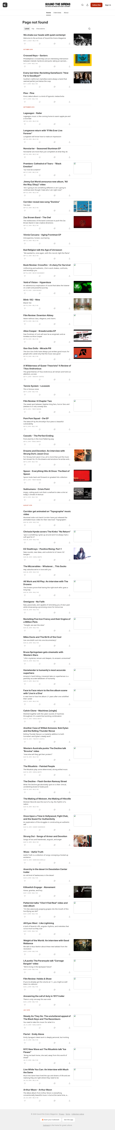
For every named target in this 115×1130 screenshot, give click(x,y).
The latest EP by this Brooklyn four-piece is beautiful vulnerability (43, 422)
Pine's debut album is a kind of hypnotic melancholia (43, 96)
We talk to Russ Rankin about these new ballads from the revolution (45, 947)
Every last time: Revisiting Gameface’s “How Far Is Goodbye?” (45, 74)
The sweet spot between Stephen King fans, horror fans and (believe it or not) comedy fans (46, 405)
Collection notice (78, 1114)
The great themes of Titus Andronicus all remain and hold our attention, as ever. (47, 373)
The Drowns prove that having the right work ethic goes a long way (45, 588)
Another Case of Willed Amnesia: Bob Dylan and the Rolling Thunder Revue (45, 729)
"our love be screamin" (32, 170)
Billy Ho (35, 41)
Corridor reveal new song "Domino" (41, 202)
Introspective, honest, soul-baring (36, 238)
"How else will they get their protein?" (38, 754)
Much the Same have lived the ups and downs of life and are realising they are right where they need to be (46, 1076)
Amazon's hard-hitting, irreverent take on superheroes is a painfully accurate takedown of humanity (45, 677)
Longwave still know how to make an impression (42, 136)
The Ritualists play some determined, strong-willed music (45, 769)
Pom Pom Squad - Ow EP (36, 418)
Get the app (68, 1120)
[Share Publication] (87, 5)
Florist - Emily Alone (33, 1034)
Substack (46, 1125)
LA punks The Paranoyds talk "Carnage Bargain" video (43, 962)
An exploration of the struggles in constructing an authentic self (46, 823)
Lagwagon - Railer (32, 113)
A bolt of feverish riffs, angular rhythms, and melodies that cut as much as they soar (46, 927)
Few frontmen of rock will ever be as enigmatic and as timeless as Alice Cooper (44, 335)
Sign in (108, 5)
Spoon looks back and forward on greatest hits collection (45, 477)
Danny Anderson (39, 827)
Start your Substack (51, 1120)
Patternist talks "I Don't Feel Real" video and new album (45, 904)
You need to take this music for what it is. (39, 1022)
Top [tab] (33, 29)
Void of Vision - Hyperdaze (37, 282)
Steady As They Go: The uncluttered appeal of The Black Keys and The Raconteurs (47, 1017)
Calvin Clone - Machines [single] (40, 710)
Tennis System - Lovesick (36, 386)
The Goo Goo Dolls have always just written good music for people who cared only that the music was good (46, 352)
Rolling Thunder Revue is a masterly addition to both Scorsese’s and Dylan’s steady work (43, 735)
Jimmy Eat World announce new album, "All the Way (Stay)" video (45, 183)
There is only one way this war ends (37, 999)
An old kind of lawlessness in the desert (38, 875)
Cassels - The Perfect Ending (38, 435)
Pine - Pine (28, 93)
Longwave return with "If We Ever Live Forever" (42, 132)
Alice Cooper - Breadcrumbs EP (39, 331)
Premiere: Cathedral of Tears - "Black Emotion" (42, 165)
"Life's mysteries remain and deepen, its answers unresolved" (47, 658)
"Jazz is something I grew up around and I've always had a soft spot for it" (45, 536)
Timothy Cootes (38, 376)
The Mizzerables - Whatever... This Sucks (44, 566)
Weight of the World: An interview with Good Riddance (46, 942)
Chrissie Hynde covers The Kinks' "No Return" (47, 531)
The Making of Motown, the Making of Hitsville (47, 798)
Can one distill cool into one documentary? (39, 640)
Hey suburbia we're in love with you (37, 569)
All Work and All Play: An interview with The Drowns (45, 583)
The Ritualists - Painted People (39, 766)
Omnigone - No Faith (34, 601)
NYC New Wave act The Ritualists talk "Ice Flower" (44, 1050)
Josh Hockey (37, 290)
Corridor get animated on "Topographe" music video (47, 513)
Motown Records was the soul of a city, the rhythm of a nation (44, 803)
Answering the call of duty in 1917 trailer (43, 996)
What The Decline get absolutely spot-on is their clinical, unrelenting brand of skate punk (44, 785)
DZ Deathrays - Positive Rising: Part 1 (42, 549)
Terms (68, 1114)
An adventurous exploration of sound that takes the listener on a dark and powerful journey (46, 286)
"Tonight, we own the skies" (34, 625)
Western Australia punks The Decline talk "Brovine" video (44, 749)
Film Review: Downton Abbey (38, 315)
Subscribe (96, 5)
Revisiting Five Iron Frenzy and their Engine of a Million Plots (46, 620)
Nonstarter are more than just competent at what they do (45, 151)
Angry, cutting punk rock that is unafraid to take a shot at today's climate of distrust (45, 493)
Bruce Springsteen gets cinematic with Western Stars (43, 653)
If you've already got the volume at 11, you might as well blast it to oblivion (45, 983)
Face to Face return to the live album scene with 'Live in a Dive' (45, 692)
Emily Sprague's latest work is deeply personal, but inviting (46, 1037)
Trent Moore (36, 409)
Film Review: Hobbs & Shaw (37, 978)
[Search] (82, 5)
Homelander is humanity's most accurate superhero (44, 671)
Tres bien (26, 205)
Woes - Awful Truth (33, 852)
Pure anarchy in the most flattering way (38, 439)
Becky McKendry (39, 273)
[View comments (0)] (39, 43)
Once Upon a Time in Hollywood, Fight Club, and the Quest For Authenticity (45, 817)
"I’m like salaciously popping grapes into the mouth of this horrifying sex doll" (46, 910)
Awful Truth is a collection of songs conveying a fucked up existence (45, 856)
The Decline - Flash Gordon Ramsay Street (45, 781)
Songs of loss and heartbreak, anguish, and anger (42, 839)
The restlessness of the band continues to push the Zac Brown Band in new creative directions (44, 221)
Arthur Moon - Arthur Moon (37, 1089)
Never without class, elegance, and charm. (39, 318)
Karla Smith (36, 441)
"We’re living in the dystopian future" (37, 967)
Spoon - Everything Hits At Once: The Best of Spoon (46, 472)
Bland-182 (27, 303)
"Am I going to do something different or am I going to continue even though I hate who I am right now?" (44, 189)
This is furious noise (31, 389)
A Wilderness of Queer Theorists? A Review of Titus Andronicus (47, 367)
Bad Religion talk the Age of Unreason (42, 250)
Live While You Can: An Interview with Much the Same (46, 1071)
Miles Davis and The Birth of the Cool (42, 637)
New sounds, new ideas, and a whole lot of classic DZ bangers (43, 553)
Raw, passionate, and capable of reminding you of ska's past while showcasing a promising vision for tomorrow (46, 606)
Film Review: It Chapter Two (37, 401)
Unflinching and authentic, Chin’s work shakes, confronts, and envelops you (45, 269)
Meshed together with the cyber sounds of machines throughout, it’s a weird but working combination (43, 715)
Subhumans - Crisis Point (36, 489)
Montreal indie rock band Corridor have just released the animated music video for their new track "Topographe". (45, 518)
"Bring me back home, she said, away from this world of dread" (45, 1056)
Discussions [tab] (40, 29)
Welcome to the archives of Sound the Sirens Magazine (44, 38)
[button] (48, 12)
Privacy (61, 1114)
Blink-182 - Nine (31, 299)
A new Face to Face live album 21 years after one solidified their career (46, 697)
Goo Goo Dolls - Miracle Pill (37, 348)
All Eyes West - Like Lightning (38, 923)
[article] (57, 39)
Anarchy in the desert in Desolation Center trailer (45, 870)
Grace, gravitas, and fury (32, 890)
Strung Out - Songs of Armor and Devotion (45, 836)
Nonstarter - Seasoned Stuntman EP (42, 148)
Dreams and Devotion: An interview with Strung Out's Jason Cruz (44, 452)
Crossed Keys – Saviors (35, 55)
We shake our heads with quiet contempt (44, 35)
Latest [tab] (27, 29)
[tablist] (34, 28)
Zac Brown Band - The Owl (37, 217)
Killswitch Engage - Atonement (39, 887)
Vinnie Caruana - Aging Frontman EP (42, 235)
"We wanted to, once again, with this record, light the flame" (46, 253)
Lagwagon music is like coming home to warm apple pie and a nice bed (46, 117)
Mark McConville (39, 860)
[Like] (24, 43)
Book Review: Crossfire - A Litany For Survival (47, 265)
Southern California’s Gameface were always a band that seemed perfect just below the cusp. (45, 80)
